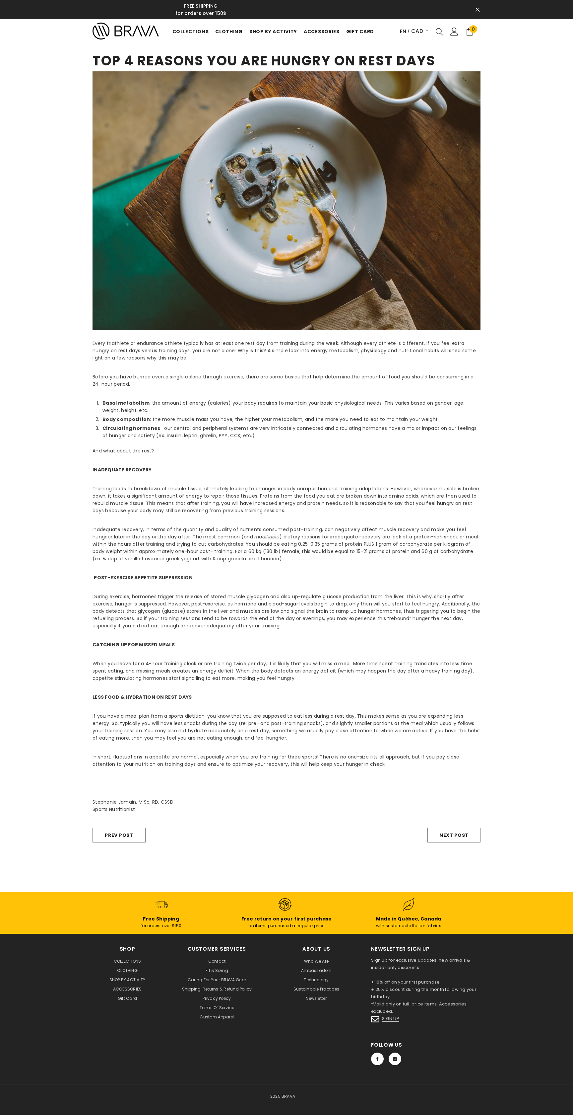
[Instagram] (395, 1059)
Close (477, 10)
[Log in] (454, 32)
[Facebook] (377, 1059)
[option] (286, 10)
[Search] (439, 32)
